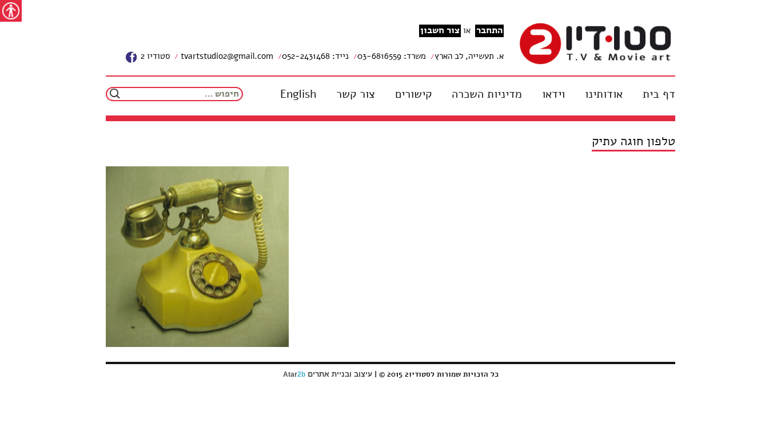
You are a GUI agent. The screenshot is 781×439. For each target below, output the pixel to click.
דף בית (659, 94)
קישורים (413, 94)
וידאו (553, 94)
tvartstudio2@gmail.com (225, 56)
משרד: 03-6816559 (391, 56)
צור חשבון (440, 31)
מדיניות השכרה (487, 94)
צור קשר (355, 94)
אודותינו (604, 94)
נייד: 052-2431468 (315, 56)
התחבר (489, 31)
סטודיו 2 (154, 56)
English (298, 94)
